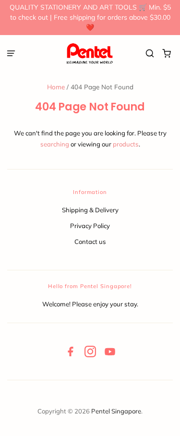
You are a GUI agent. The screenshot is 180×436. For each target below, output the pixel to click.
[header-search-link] (150, 53)
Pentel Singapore (116, 411)
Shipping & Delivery (90, 210)
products (126, 144)
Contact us (90, 241)
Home (56, 87)
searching (54, 144)
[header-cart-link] (166, 53)
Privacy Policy (90, 226)
